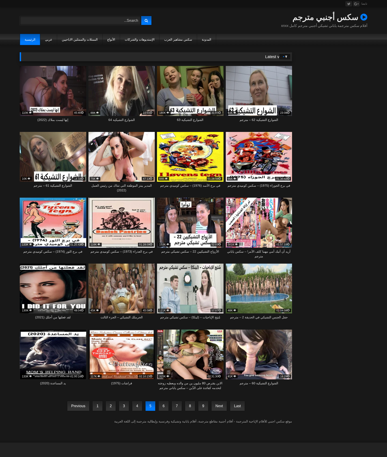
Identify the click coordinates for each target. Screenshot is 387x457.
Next (219, 406)
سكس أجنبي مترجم (326, 16)
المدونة (206, 39)
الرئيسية (30, 39)
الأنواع (111, 39)
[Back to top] (373, 443)
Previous (78, 406)
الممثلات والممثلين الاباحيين (80, 39)
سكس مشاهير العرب (178, 39)
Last (237, 406)
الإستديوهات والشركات (140, 39)
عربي (48, 39)
